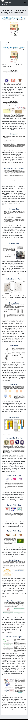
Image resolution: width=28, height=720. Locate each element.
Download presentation (7, 45)
